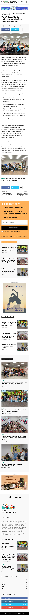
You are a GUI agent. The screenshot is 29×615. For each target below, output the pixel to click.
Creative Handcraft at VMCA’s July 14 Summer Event (6, 194)
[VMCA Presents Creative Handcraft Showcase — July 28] (22, 272)
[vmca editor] (2, 26)
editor (2, 386)
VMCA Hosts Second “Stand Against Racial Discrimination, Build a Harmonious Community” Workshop (14, 383)
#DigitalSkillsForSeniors (11, 178)
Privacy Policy (17, 231)
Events (3, 13)
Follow (24, 601)
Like (25, 598)
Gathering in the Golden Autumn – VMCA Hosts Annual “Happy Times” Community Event (8, 261)
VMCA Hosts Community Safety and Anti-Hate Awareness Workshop (8, 249)
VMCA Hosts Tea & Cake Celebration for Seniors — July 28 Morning (22, 194)
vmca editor (8, 26)
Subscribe (24, 607)
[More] (21, 29)
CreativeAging (15, 180)
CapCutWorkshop (6, 180)
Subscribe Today (15, 228)
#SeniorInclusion (22, 178)
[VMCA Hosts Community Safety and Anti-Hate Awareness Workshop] (22, 249)
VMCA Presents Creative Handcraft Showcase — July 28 (8, 271)
